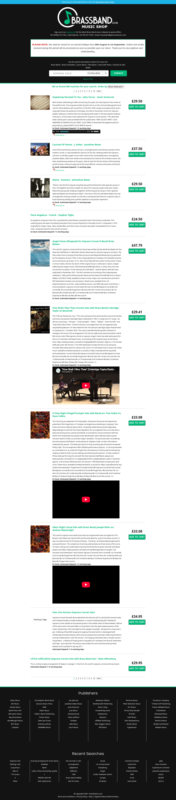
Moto (15, 781)
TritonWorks (161, 710)
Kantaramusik (73, 714)
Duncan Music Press (44, 704)
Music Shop (102, 707)
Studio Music (132, 724)
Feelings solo (15, 764)
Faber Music (44, 710)
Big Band (132, 767)
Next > (99, 91)
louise (102, 761)
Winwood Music (161, 714)
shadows (44, 764)
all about (102, 781)
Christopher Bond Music (44, 700)
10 (94, 91)
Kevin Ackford (73, 717)
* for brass (15, 774)
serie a (161, 781)
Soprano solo (15, 761)
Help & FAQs (88, 79)
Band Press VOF (15, 710)
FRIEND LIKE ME (44, 778)
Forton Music (44, 717)
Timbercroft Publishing (161, 704)
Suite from (132, 764)
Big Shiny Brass (15, 717)
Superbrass (131, 727)
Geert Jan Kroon (44, 720)
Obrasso (102, 717)
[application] (76, 131)
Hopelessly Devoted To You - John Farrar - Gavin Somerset (83, 97)
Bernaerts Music (15, 714)
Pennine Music (132, 700)
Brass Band (55, 65)
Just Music (73, 710)
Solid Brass (131, 717)
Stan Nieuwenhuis (132, 720)
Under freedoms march (102, 774)
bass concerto (161, 764)
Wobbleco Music (160, 717)
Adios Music (15, 700)
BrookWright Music (15, 720)
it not (132, 778)
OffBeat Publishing (102, 720)
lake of (15, 771)
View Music (60, 135)
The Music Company (161, 700)
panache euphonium (161, 771)
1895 (132, 774)
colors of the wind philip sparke (44, 771)
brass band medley (73, 778)
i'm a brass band (102, 764)
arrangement (73, 764)
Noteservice (102, 714)
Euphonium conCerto (160, 767)
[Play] (54, 132)
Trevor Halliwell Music (161, 707)
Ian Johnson (73, 700)
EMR (44, 707)
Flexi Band (92, 65)
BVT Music (15, 724)
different (73, 771)
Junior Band (81, 65)
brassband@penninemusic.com (113, 35)
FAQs (91, 796)
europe (103, 778)
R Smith (132, 714)
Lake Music (73, 724)
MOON (161, 778)
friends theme (132, 771)
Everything (102, 767)
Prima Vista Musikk (131, 710)
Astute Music (15, 707)
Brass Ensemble (68, 65)
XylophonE (73, 767)
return (161, 774)
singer (102, 771)
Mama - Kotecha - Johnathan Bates (71, 179)
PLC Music (132, 707)
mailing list (70, 32)
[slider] (97, 131)
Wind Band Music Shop (105, 2)
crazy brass (15, 767)
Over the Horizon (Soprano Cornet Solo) (73, 612)
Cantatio (15, 727)
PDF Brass (103, 727)
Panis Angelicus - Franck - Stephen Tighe (52, 215)
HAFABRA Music (44, 727)
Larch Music (73, 727)
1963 (74, 774)
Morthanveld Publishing (102, 704)
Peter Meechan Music (132, 704)
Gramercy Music (44, 724)
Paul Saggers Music (103, 724)
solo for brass (73, 781)
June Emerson (73, 707)
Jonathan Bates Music (73, 704)
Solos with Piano (104, 65)
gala (161, 761)
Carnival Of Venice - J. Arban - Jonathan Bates (76, 144)
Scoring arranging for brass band (44, 761)
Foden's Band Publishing (44, 714)
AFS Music (15, 704)
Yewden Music (161, 727)
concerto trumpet (132, 761)
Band (44, 767)
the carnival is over (73, 761)
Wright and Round (160, 724)
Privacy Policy (82, 796)
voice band (132, 781)
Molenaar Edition (103, 700)
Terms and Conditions (66, 796)
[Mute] (92, 132)
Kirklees (73, 720)
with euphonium (44, 781)
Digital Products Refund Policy (106, 796)
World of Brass (161, 720)
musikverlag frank (102, 710)
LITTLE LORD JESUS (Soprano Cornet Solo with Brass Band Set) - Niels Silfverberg (73, 658)
